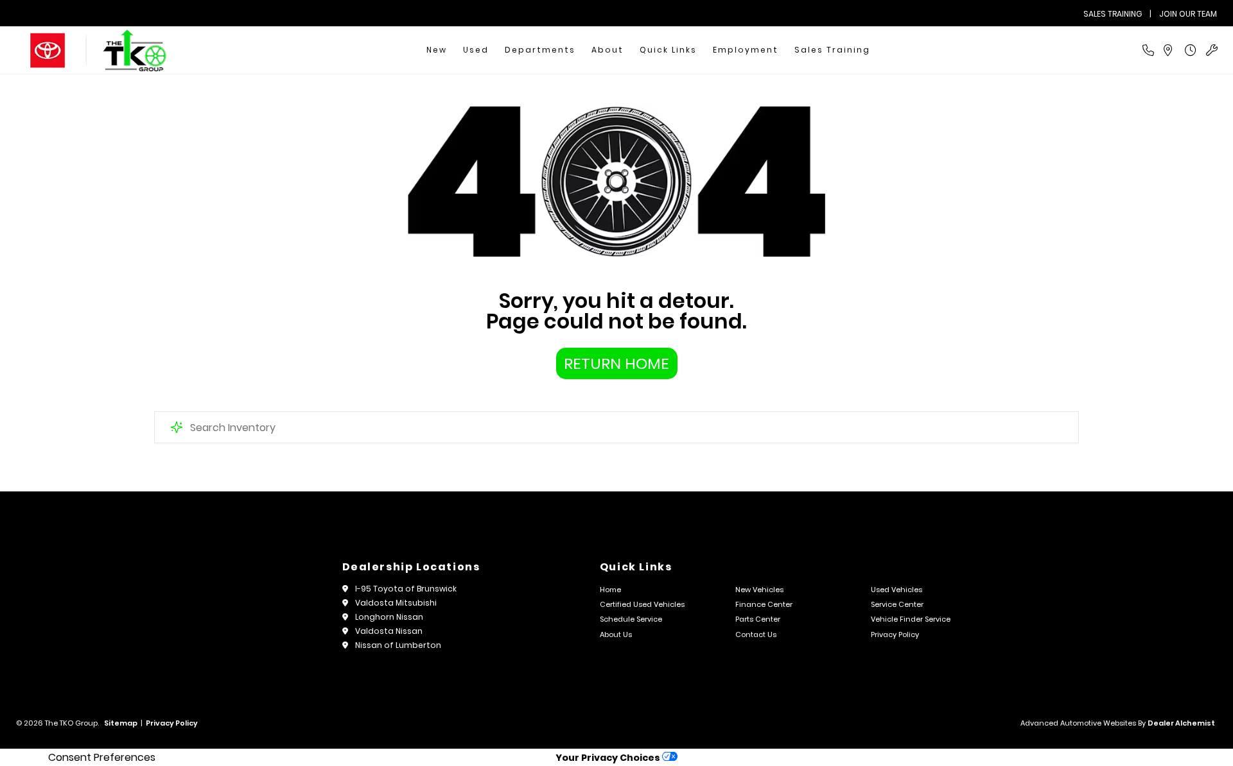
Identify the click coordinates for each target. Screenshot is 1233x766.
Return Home (616, 363)
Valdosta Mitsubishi (396, 602)
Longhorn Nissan (389, 616)
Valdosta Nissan (389, 631)
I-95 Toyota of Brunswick (406, 588)
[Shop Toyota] (47, 50)
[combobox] (616, 427)
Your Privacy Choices (608, 757)
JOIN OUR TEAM (1188, 13)
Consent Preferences (101, 758)
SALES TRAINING (1112, 13)
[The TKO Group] (135, 50)
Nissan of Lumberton (398, 645)
